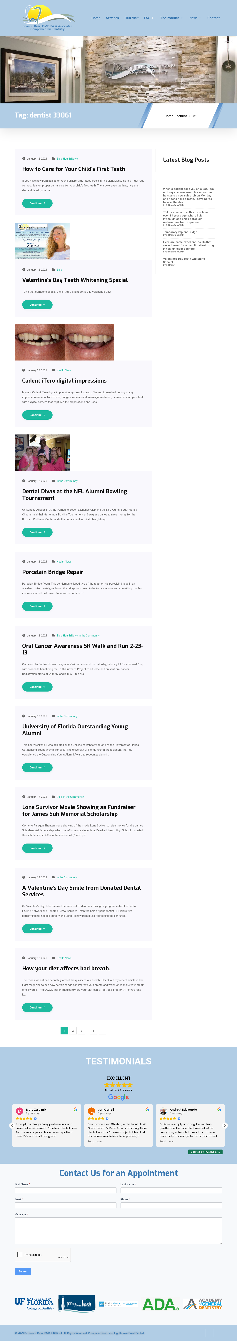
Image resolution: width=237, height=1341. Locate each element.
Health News (70, 158)
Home (95, 18)
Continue (36, 203)
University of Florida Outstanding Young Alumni (75, 730)
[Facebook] (202, 1333)
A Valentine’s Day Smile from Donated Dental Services (81, 891)
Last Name (128, 1184)
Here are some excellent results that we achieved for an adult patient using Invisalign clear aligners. (188, 245)
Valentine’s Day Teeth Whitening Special (75, 280)
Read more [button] (95, 1141)
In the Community (67, 480)
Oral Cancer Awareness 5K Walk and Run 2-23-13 (82, 649)
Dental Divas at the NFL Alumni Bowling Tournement (74, 495)
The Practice (170, 18)
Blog (59, 158)
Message (21, 1214)
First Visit (131, 18)
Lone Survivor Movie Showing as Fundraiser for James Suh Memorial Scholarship (79, 810)
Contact (213, 18)
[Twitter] (210, 1333)
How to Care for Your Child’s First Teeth (73, 169)
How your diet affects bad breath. (66, 968)
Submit (23, 1271)
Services (112, 18)
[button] (225, 1125)
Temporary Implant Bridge (180, 232)
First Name (22, 1184)
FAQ (147, 18)
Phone (125, 1199)
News (193, 18)
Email (19, 1199)
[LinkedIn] (218, 1333)
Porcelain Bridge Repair (52, 572)
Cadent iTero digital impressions (64, 380)
